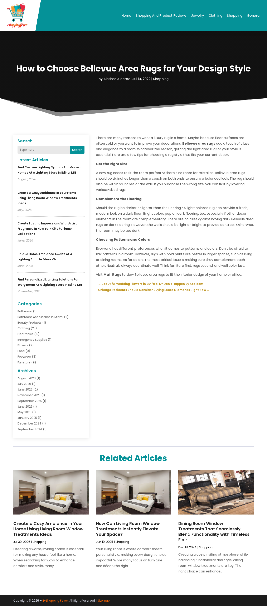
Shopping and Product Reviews (161, 15)
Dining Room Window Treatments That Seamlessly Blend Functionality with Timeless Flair (213, 532)
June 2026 (25, 389)
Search (77, 150)
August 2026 (27, 378)
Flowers (23, 345)
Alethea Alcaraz (116, 78)
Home (126, 15)
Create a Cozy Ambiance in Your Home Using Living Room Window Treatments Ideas (47, 198)
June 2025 (25, 406)
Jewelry (197, 15)
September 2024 (30, 429)
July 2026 (24, 384)
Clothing (215, 15)
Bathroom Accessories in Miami (40, 317)
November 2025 (29, 395)
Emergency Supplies (32, 340)
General (253, 15)
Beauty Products (30, 323)
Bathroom (25, 311)
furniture (24, 362)
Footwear (24, 356)
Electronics (25, 334)
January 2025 (27, 418)
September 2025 (30, 401)
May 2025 (24, 412)
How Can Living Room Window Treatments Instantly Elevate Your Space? (128, 529)
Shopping (234, 15)
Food (21, 351)
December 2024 (29, 423)
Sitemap (103, 600)
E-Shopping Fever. (56, 600)
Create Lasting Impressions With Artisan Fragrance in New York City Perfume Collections (48, 228)
